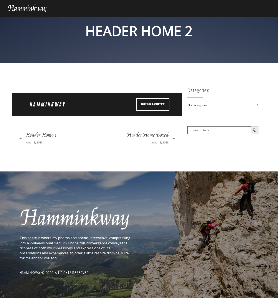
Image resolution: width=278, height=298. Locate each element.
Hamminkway (30, 272)
